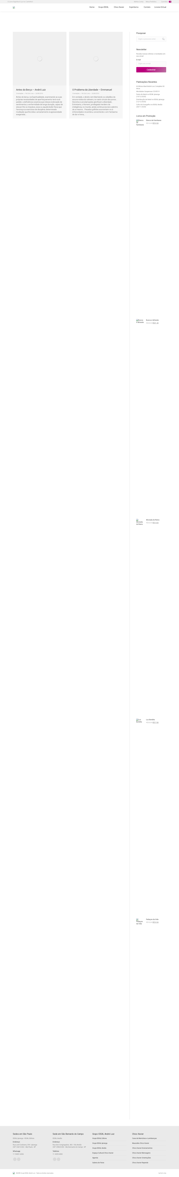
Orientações (19, 93)
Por (29, 93)
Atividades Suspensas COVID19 (147, 91)
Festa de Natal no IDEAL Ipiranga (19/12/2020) (148, 95)
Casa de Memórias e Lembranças (144, 1138)
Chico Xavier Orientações (141, 1158)
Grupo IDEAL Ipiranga (99, 1143)
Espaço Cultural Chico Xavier (102, 1153)
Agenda (95, 1158)
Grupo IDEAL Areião (99, 1148)
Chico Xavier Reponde (140, 1163)
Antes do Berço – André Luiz (31, 89)
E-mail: (138, 60)
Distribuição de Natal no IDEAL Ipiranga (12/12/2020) (150, 101)
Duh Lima (163, 1173)
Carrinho (165, 2)
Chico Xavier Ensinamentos (142, 1148)
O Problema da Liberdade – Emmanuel (92, 89)
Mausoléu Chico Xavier (140, 1143)
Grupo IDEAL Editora (99, 1138)
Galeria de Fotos (98, 1163)
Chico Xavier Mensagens (141, 1153)
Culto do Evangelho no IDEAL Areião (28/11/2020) (149, 106)
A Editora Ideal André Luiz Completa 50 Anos (150, 87)
